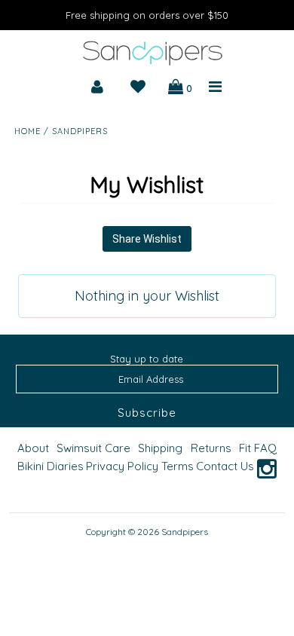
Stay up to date (146, 359)
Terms (177, 466)
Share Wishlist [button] (147, 239)
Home (27, 131)
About (33, 448)
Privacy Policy (122, 466)
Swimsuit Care (93, 448)
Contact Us (225, 466)
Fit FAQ (258, 448)
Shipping (160, 448)
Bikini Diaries (50, 466)
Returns (211, 448)
